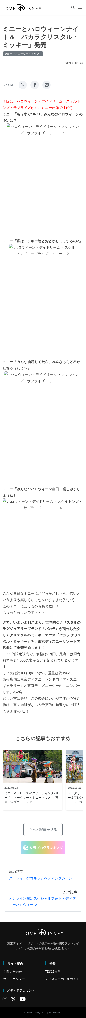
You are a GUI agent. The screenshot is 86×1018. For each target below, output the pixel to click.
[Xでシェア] (23, 85)
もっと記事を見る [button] (43, 829)
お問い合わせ (12, 971)
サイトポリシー (14, 979)
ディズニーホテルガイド (62, 979)
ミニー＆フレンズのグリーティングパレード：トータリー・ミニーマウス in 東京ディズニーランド (32, 797)
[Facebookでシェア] (34, 85)
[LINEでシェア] (46, 85)
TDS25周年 (53, 971)
